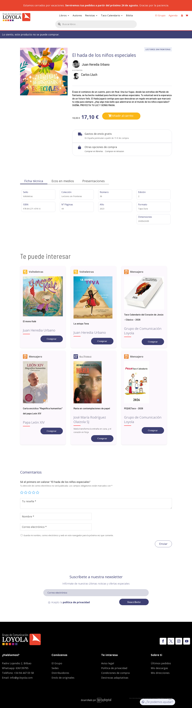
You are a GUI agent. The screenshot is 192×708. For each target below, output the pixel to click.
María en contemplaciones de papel (92, 408)
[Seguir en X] (171, 641)
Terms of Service (168, 698)
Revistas (90, 15)
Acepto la (70, 602)
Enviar (163, 544)
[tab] (33, 181)
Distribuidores (60, 673)
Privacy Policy (160, 698)
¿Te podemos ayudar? (159, 702)
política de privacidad (76, 602)
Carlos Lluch (89, 74)
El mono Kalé (29, 321)
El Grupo (160, 15)
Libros (63, 15)
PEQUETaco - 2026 (133, 408)
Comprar (52, 338)
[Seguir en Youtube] (186, 641)
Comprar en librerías (94, 151)
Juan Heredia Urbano (96, 64)
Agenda (173, 15)
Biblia (129, 15)
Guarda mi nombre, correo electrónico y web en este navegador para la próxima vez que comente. (68, 535)
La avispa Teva (81, 323)
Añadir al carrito (122, 116)
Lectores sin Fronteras (158, 49)
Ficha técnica (33, 181)
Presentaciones (93, 181)
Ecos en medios (63, 181)
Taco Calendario (110, 15)
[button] (63, 52)
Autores (77, 15)
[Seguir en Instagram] (178, 641)
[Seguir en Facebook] (163, 641)
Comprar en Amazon (114, 151)
